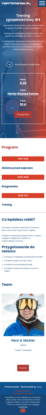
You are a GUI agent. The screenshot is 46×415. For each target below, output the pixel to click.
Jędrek (23, 345)
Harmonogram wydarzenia (27, 64)
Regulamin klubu (23, 391)
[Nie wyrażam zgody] (43, 405)
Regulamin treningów (23, 393)
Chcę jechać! (23, 114)
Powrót (23, 368)
